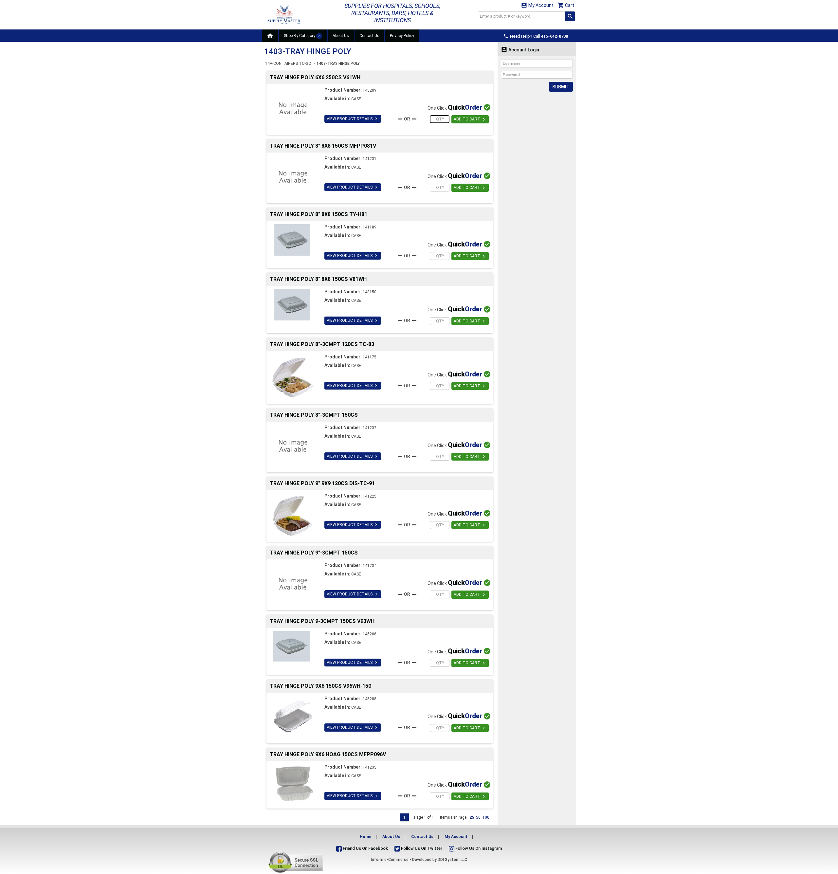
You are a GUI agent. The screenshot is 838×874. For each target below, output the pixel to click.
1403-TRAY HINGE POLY (338, 63)
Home (365, 836)
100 (486, 817)
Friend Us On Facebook (365, 848)
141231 (369, 158)
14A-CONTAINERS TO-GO (288, 63)
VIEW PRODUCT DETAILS (353, 118)
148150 (369, 292)
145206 (369, 634)
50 (478, 817)
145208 (369, 699)
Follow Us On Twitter (421, 848)
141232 (369, 428)
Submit (561, 86)
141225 (369, 496)
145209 (369, 90)
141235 (369, 767)
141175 (369, 357)
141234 (369, 565)
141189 (369, 227)
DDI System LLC (452, 859)
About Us (341, 35)
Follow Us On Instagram (478, 848)
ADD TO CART (470, 119)
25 (471, 817)
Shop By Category (300, 35)
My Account (537, 5)
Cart (565, 5)
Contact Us (369, 35)
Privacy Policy (402, 35)
